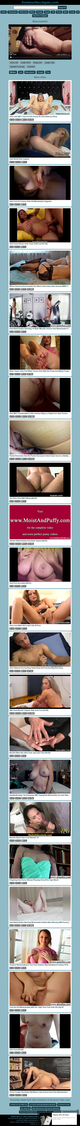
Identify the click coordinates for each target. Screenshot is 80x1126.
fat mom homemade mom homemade (32, 1112)
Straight (40, 72)
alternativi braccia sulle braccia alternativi (45, 1108)
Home (3, 12)
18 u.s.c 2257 (22, 1116)
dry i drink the (25, 1108)
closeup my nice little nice (18, 1104)
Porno (59, 12)
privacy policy (33, 1116)
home (13, 1116)
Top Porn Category (40, 16)
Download (31, 67)
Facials (39, 12)
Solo (20, 72)
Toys (48, 72)
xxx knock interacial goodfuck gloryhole (42, 1104)
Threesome (12, 12)
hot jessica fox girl (64, 1104)
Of (78, 12)
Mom (65, 12)
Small (47, 12)
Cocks (72, 12)
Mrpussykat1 (30, 72)
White (32, 12)
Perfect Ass (23, 12)
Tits (53, 12)
